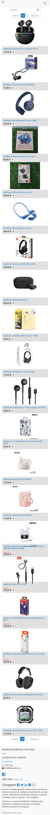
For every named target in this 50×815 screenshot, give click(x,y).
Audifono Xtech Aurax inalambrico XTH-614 (23, 694)
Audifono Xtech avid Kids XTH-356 (19, 156)
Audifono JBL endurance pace (17, 228)
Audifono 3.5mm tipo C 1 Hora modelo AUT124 (24, 407)
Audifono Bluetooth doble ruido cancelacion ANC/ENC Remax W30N (23, 547)
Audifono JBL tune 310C (14, 584)
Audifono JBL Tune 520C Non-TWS (19, 264)
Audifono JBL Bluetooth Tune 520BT (20, 120)
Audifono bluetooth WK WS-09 (17, 515)
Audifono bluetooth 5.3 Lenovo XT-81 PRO (22, 730)
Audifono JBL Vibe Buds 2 (15, 299)
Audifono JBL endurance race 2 (17, 192)
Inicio (4, 753)
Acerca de (19, 779)
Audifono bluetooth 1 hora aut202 (18, 371)
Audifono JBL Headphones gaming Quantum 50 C (24, 619)
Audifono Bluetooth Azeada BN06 (18, 84)
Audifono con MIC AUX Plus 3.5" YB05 (20, 335)
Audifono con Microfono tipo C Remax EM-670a (23, 442)
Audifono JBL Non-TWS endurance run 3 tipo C (24, 654)
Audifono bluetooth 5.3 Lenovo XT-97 (20, 48)
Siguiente (35, 15)
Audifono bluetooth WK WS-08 (17, 479)
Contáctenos (7, 761)
